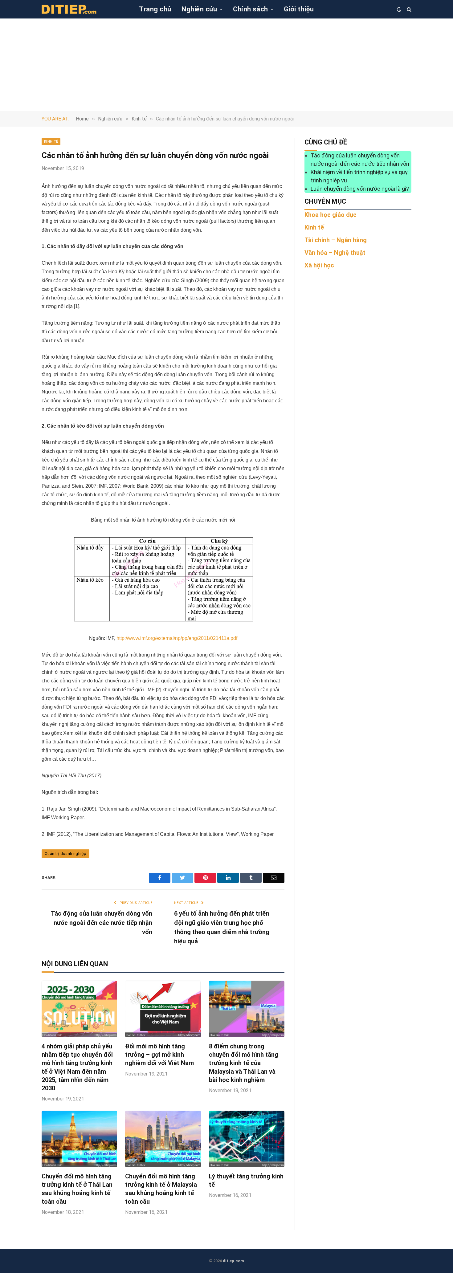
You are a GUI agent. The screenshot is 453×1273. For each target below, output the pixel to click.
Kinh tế (51, 142)
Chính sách (250, 9)
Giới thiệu (299, 9)
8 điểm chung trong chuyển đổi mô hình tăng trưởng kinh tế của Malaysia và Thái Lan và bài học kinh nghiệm (243, 1063)
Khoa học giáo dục (330, 214)
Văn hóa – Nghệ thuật (334, 252)
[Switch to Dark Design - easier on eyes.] (399, 9)
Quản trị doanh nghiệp (65, 853)
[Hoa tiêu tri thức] (69, 9)
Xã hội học (319, 265)
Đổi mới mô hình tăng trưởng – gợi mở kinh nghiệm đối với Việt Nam (159, 1055)
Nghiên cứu (199, 9)
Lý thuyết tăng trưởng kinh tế (246, 1180)
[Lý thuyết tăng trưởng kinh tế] (246, 1139)
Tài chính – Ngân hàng (335, 240)
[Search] (408, 9)
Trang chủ (155, 9)
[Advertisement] (226, 65)
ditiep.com (233, 1261)
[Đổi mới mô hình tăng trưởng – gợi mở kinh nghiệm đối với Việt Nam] (163, 1009)
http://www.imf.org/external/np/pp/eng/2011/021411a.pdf (176, 638)
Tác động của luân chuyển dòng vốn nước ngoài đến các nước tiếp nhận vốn (101, 923)
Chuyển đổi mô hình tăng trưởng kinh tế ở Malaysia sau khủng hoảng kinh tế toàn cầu (161, 1189)
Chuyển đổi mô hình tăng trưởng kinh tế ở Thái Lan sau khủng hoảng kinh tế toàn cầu (77, 1189)
